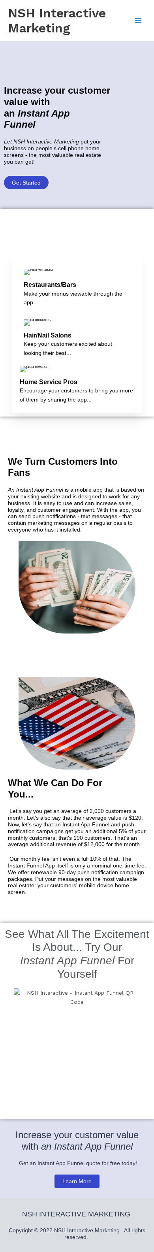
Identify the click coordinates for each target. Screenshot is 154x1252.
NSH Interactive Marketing (57, 21)
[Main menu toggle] (138, 21)
